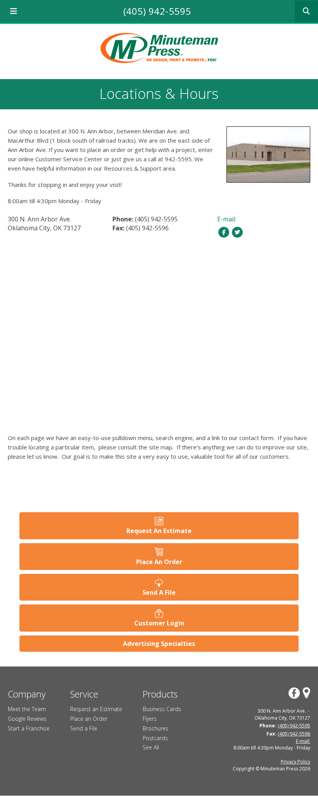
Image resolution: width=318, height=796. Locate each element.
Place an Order (88, 718)
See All (151, 747)
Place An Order (159, 562)
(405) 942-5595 (157, 11)
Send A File (159, 592)
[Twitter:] (237, 231)
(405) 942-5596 (147, 228)
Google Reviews (27, 718)
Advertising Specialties (159, 643)
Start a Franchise (29, 728)
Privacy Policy (295, 761)
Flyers (150, 718)
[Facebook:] (224, 231)
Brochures (155, 728)
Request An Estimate (159, 531)
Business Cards (162, 709)
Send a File (83, 728)
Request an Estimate (96, 709)
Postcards (155, 738)
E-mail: (226, 219)
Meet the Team (27, 709)
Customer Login (159, 623)
